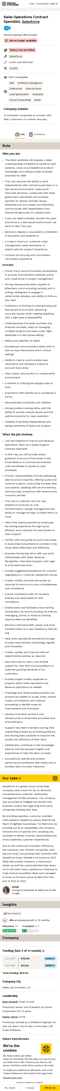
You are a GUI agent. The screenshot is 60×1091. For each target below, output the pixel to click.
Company (39, 134)
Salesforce (31, 22)
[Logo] (10, 4)
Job (22, 134)
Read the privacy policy (13, 1078)
